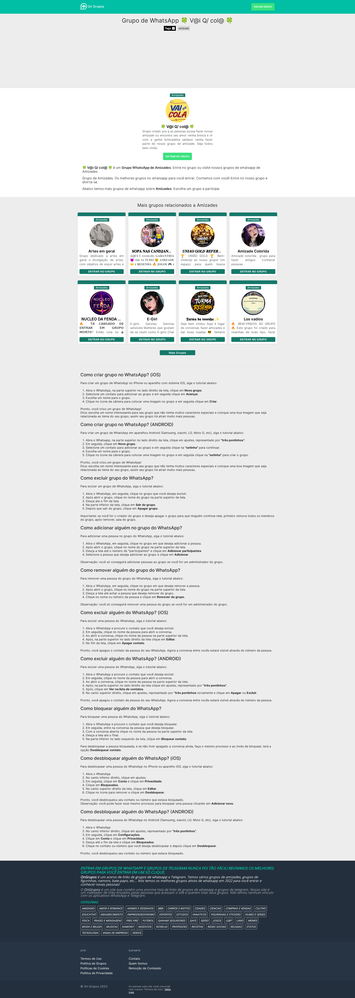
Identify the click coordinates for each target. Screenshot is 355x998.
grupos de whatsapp (151, 877)
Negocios (144, 926)
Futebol (147, 920)
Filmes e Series (255, 914)
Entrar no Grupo (101, 271)
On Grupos (96, 6)
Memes (252, 920)
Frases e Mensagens (108, 920)
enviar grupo (263, 6)
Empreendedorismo (141, 914)
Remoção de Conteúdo (145, 968)
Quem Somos (138, 963)
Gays (193, 920)
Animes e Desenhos (140, 908)
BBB (160, 908)
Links (240, 920)
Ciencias (215, 908)
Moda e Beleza (92, 926)
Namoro (128, 926)
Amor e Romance (111, 908)
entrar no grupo (177, 156)
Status (251, 926)
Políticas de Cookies (94, 968)
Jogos (217, 920)
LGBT (229, 920)
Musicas (111, 926)
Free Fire (132, 920)
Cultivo (260, 908)
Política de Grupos (93, 963)
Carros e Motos (178, 908)
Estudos (182, 914)
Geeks (205, 920)
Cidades (199, 908)
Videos (136, 933)
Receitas (197, 926)
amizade (184, 28)
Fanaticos (199, 914)
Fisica (85, 920)
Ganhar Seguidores (171, 920)
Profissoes (179, 926)
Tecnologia (90, 933)
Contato (134, 958)
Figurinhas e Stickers (226, 914)
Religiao (236, 926)
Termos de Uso (91, 958)
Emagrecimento (111, 914)
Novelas (161, 926)
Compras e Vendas (238, 908)
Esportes (165, 914)
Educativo (89, 914)
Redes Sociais (216, 926)
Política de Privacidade (96, 973)
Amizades (88, 908)
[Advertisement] (177, 59)
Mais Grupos (177, 352)
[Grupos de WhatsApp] (83, 6)
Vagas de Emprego (115, 933)
